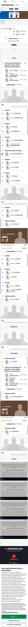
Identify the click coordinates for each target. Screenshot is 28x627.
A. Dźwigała (22, 34)
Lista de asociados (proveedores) (10, 612)
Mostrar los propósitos (14, 624)
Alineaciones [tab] (10, 21)
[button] (26, 5)
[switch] (6, 470)
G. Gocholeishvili (5, 28)
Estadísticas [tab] (18, 21)
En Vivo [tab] (3, 21)
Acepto (13, 616)
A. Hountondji (22, 31)
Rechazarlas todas (14, 620)
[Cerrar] (26, 566)
